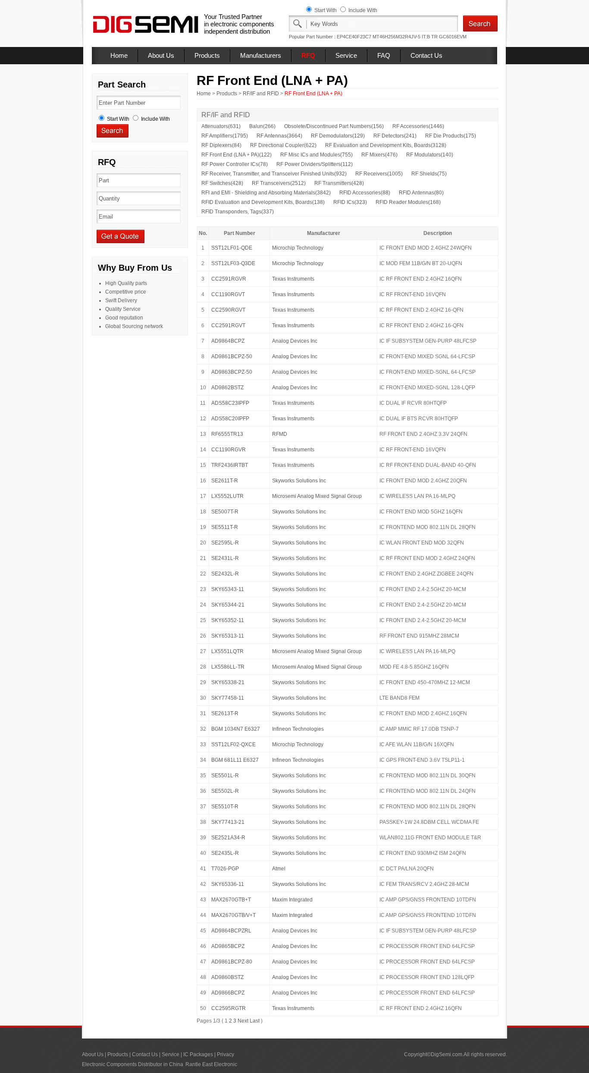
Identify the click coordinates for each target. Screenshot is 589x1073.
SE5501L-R (225, 776)
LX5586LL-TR (227, 667)
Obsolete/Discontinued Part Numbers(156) (334, 126)
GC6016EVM (453, 36)
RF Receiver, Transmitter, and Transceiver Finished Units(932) (274, 174)
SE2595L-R (225, 543)
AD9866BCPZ (227, 993)
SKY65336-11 (227, 884)
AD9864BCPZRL (231, 931)
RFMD (279, 434)
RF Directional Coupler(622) (283, 145)
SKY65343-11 (227, 589)
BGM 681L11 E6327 (235, 760)
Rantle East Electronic (211, 1064)
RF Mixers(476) (379, 155)
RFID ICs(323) (350, 202)
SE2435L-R (225, 853)
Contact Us (426, 55)
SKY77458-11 (227, 698)
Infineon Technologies (298, 729)
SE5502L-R (225, 791)
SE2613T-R (224, 713)
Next (243, 1021)
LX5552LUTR (227, 496)
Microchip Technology (297, 248)
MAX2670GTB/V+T (233, 915)
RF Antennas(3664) (279, 136)
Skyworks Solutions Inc (299, 481)
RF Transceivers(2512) (279, 183)
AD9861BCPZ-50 (231, 356)
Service (346, 55)
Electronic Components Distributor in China (132, 1064)
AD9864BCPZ (227, 341)
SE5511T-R (224, 527)
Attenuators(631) (221, 126)
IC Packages (198, 1054)
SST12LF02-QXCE (233, 744)
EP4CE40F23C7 (354, 36)
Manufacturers (260, 55)
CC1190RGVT (228, 294)
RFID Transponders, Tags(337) (237, 212)
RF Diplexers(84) (221, 145)
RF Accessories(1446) (418, 126)
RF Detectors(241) (395, 136)
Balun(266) (262, 126)
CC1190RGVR (228, 450)
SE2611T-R (224, 481)
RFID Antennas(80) (421, 193)
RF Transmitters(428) (339, 183)
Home (119, 55)
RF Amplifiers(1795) (224, 136)
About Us (161, 55)
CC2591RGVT (228, 325)
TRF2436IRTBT (229, 465)
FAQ (383, 55)
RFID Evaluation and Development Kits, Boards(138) (263, 202)
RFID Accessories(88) (364, 193)
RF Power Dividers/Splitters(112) (314, 164)
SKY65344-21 (227, 605)
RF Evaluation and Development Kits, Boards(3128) (385, 145)
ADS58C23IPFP (230, 403)
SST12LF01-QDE (231, 248)
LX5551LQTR (227, 651)
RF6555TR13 (227, 434)
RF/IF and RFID (261, 94)
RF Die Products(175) (450, 136)
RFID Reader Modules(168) (408, 202)
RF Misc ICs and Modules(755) (316, 155)
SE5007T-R (224, 512)
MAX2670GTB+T (231, 900)
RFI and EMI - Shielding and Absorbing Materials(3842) (266, 193)
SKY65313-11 (227, 636)
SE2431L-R (225, 558)
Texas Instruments (293, 279)
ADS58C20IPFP (230, 419)
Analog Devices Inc (294, 341)
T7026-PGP (225, 869)
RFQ (308, 55)
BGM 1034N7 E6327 (235, 729)
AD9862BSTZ (227, 388)
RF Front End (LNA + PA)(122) (236, 155)
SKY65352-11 (227, 620)
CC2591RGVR (228, 279)
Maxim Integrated (292, 900)
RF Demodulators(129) (338, 136)
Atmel (278, 869)
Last (255, 1021)
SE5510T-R (224, 807)
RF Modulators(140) (429, 155)
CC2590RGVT (228, 310)
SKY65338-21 (227, 682)
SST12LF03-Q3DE (233, 263)
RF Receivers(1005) (379, 174)
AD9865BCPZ (227, 946)
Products (207, 55)
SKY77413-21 (227, 822)
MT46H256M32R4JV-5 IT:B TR (405, 36)
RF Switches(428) (222, 183)
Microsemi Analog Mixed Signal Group (317, 496)
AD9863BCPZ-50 (231, 372)
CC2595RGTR (228, 1008)
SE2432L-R (225, 574)
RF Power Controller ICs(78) (234, 164)
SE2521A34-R (228, 838)
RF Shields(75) (429, 174)
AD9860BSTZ (227, 977)
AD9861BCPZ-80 (231, 962)
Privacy (225, 1054)
